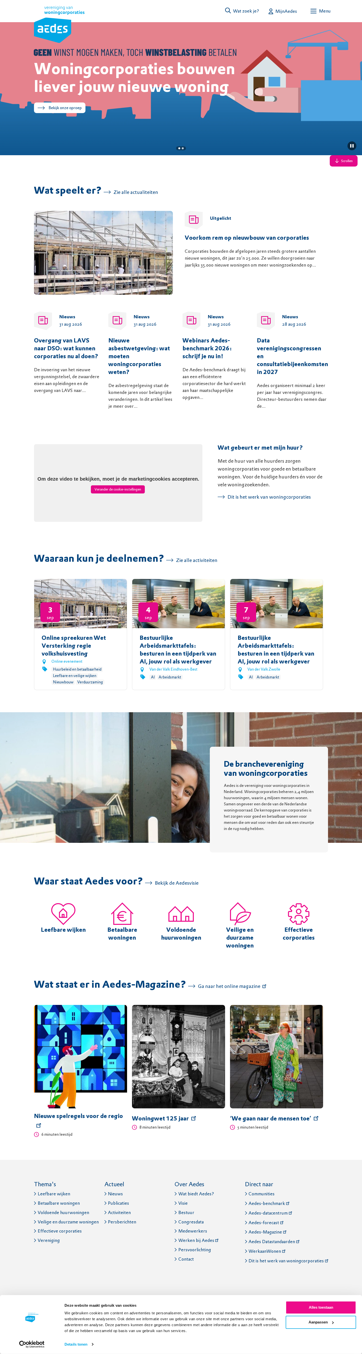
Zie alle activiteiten (196, 560)
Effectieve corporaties (60, 1231)
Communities (261, 1194)
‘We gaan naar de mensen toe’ (270, 1119)
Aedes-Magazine (265, 1232)
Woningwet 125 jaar (160, 1119)
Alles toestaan (321, 1307)
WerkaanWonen (264, 1251)
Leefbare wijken (63, 930)
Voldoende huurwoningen (63, 1212)
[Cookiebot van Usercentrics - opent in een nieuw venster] (31, 1344)
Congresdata (191, 1222)
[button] (242, 11)
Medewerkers (192, 1231)
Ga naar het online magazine (229, 986)
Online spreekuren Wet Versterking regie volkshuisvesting (74, 646)
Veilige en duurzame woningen (240, 938)
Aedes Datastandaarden (271, 1241)
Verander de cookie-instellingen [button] (118, 489)
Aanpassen (318, 1322)
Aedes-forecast (263, 1222)
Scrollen (347, 161)
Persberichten (122, 1222)
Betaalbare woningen (59, 1203)
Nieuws (115, 1194)
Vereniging (49, 1240)
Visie (183, 1203)
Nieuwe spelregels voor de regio (78, 1116)
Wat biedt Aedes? (196, 1194)
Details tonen (76, 1344)
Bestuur (186, 1212)
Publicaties (118, 1203)
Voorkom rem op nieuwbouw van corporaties (247, 238)
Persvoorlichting (194, 1249)
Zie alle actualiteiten (136, 192)
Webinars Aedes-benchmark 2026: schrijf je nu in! (207, 349)
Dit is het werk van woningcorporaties (269, 497)
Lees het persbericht (66, 125)
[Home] (59, 25)
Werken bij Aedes (196, 1240)
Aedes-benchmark (266, 1203)
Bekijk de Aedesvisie (176, 883)
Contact (186, 1259)
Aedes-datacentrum (268, 1213)
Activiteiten (119, 1212)
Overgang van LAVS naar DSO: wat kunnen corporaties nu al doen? (66, 349)
